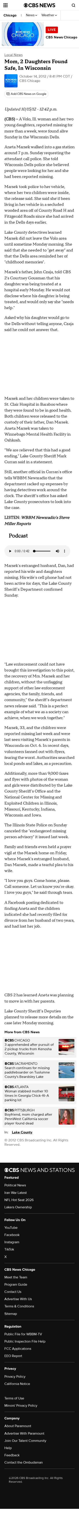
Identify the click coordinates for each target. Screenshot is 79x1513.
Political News (15, 1185)
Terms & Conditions (19, 1306)
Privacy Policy (14, 1376)
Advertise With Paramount (24, 1433)
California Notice (17, 1384)
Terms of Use (14, 1398)
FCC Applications (17, 1348)
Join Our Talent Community (25, 1440)
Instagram (11, 1242)
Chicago (10, 15)
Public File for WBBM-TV (23, 1334)
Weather (48, 15)
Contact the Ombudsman (23, 1462)
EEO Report (13, 1356)
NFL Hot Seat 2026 (19, 1200)
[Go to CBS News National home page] (39, 5)
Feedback (12, 1455)
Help (8, 1448)
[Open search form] (73, 5)
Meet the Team (15, 1277)
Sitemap (10, 1314)
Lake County (22, 1132)
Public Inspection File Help (24, 1341)
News (30, 15)
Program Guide (15, 1284)
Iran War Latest (15, 1192)
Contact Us (12, 1292)
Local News (13, 55)
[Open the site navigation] (14, 5)
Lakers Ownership (18, 1207)
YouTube (11, 1227)
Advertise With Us (18, 1299)
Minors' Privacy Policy (20, 1405)
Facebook (12, 1235)
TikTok (9, 1249)
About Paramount (17, 1426)
